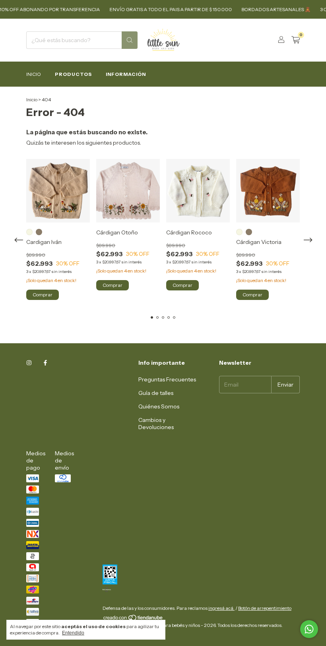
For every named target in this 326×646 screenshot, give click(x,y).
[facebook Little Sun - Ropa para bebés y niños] (45, 362)
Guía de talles (155, 392)
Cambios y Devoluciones (156, 423)
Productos (73, 74)
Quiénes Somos (158, 406)
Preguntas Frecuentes (167, 379)
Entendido (73, 633)
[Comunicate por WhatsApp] (309, 629)
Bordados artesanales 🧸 (271, 9)
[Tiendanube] (133, 619)
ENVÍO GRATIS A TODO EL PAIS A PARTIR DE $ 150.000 (166, 9)
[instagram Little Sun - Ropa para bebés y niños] (29, 362)
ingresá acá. (221, 608)
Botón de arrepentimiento (264, 608)
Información (126, 74)
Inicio (33, 74)
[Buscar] (130, 40)
